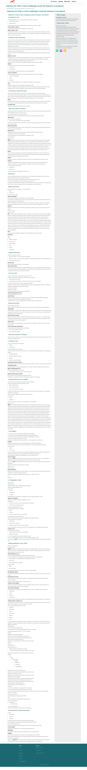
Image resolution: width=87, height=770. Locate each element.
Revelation (21, 753)
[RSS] (65, 50)
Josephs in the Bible (40, 753)
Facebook (58, 44)
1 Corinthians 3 (11, 539)
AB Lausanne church (30, 8)
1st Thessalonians (22, 761)
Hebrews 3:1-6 (10, 138)
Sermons (74, 1)
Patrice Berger (17, 8)
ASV (65, 17)
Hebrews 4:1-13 (11, 403)
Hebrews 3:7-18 (11, 212)
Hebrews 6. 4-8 (11, 466)
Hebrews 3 (12, 8)
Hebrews (20, 755)
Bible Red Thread (39, 747)
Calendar (60, 1)
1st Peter (20, 758)
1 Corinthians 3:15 (59, 17)
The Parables (38, 750)
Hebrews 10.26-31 (11, 468)
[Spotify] (58, 50)
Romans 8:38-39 (11, 547)
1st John (20, 750)
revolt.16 (38, 225)
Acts (20, 747)
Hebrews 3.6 (16, 553)
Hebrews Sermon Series (61, 25)
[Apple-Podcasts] (61, 50)
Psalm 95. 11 (39, 316)
